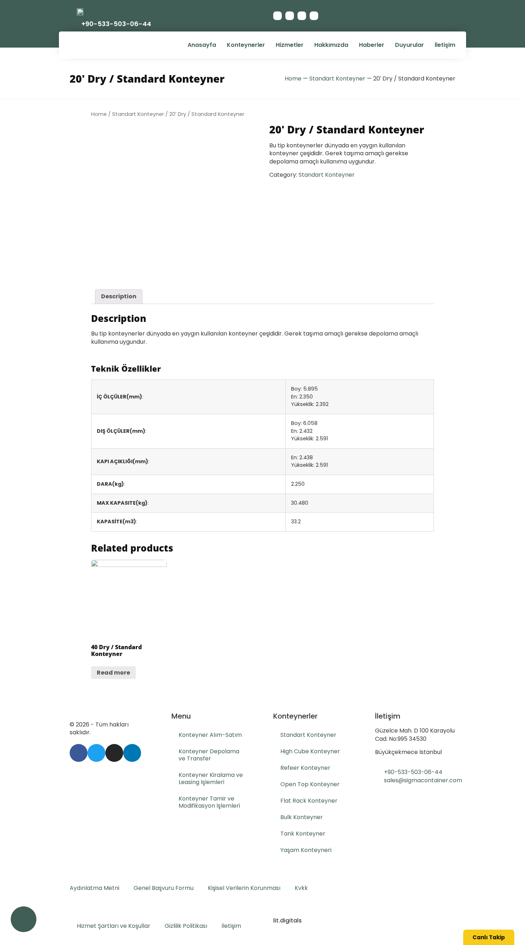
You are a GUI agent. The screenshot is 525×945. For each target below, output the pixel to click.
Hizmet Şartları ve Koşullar (113, 926)
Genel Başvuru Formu (164, 888)
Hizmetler (290, 45)
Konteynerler (246, 45)
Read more (113, 673)
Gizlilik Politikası (186, 926)
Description (118, 296)
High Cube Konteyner (310, 751)
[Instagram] (302, 15)
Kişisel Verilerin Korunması (244, 888)
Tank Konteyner (302, 833)
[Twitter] (289, 15)
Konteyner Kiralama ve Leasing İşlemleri (211, 778)
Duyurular (409, 45)
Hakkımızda (331, 45)
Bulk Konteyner (301, 817)
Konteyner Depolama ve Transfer (209, 755)
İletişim (445, 45)
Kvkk (301, 888)
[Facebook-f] (277, 15)
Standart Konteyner (337, 78)
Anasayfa (202, 45)
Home (293, 78)
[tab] (118, 296)
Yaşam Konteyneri (305, 850)
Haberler (371, 45)
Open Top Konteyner (310, 784)
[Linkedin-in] (314, 15)
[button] (488, 937)
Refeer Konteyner (305, 768)
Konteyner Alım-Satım (210, 735)
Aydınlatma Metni (94, 888)
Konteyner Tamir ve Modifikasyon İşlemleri (209, 802)
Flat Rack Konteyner (309, 801)
